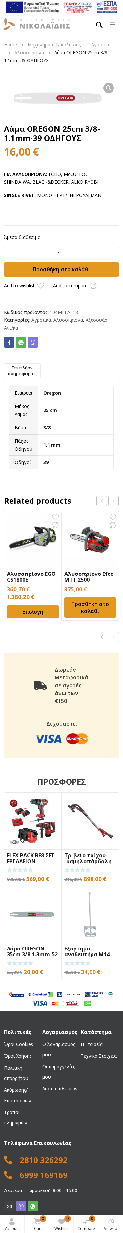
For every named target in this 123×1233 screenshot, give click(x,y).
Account (12, 1228)
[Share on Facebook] (9, 342)
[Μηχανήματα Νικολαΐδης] (37, 24)
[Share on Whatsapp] (21, 342)
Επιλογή (32, 611)
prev (101, 501)
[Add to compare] (93, 286)
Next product (114, 637)
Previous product (102, 637)
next (113, 501)
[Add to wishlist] (40, 286)
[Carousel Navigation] (107, 501)
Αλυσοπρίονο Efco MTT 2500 (88, 576)
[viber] (21, 1206)
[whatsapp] (33, 1206)
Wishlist (61, 1223)
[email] (9, 1206)
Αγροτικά (101, 45)
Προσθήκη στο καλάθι (61, 269)
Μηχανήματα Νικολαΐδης (54, 45)
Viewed (110, 1228)
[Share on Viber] (33, 342)
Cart (39, 1223)
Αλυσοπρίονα (29, 52)
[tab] (22, 370)
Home (10, 45)
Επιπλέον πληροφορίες (22, 371)
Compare (86, 1223)
